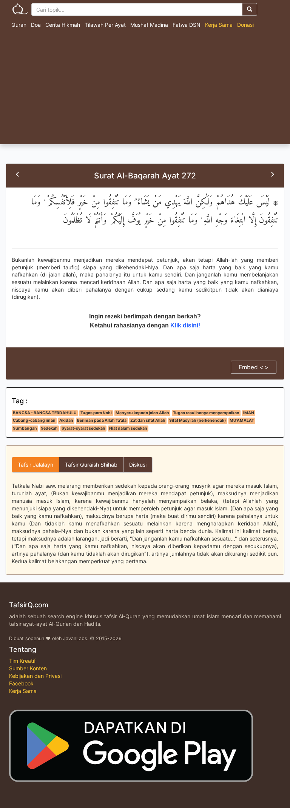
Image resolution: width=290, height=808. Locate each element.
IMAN (248, 412)
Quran (18, 25)
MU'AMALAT (242, 420)
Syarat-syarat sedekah (83, 428)
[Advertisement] (145, 87)
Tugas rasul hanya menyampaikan (206, 412)
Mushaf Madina (149, 25)
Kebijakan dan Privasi (35, 676)
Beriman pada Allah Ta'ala (101, 420)
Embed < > (253, 367)
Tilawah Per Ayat (105, 25)
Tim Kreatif (22, 660)
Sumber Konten (28, 668)
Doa (36, 25)
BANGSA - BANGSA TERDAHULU (45, 412)
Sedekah (49, 428)
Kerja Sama (219, 25)
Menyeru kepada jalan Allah (142, 412)
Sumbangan (25, 428)
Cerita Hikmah (62, 25)
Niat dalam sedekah (128, 428)
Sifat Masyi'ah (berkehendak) (197, 420)
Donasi (245, 25)
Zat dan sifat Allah (147, 420)
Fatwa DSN (187, 25)
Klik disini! (185, 325)
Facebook (21, 683)
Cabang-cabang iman (34, 420)
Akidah (66, 420)
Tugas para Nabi (96, 412)
